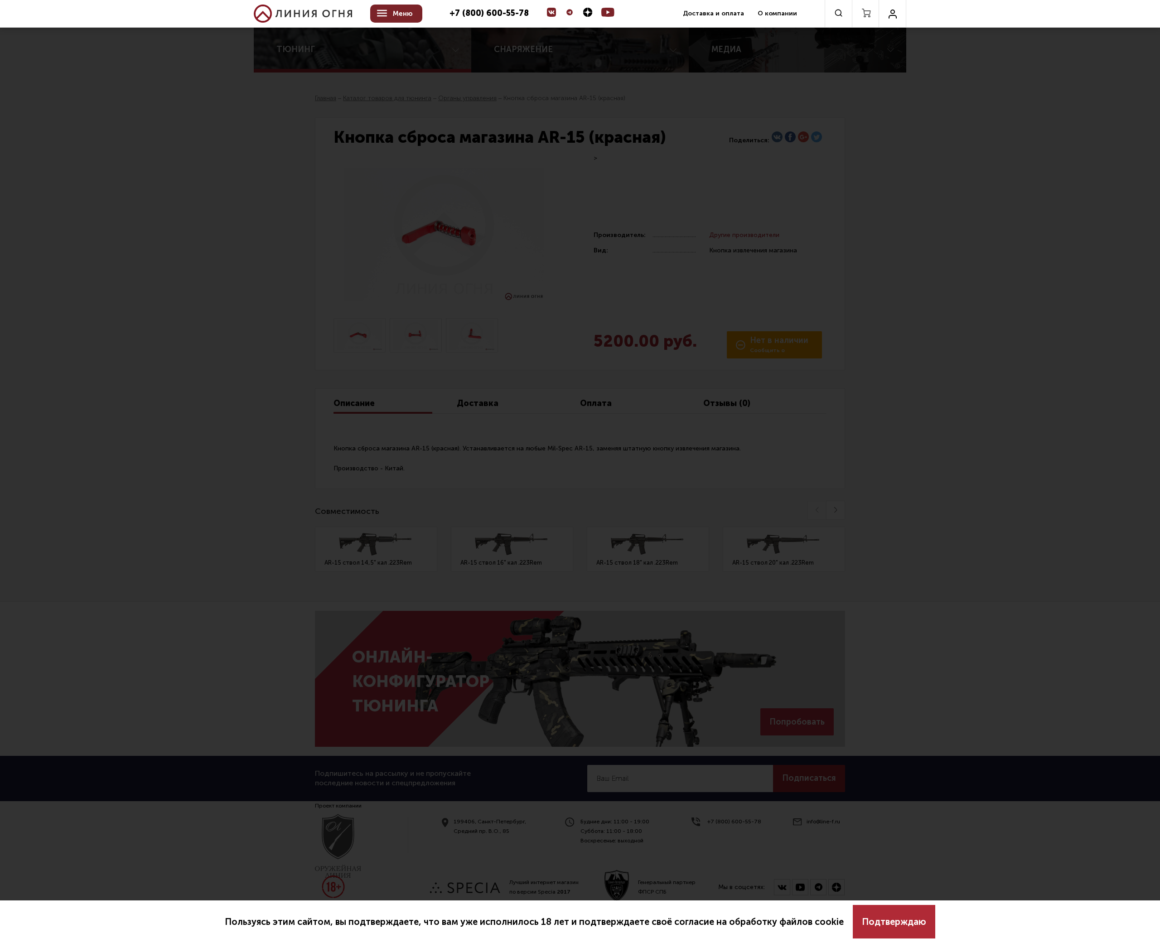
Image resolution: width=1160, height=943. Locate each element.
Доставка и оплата (713, 13)
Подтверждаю (894, 921)
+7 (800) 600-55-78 (489, 13)
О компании (777, 13)
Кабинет (892, 13)
